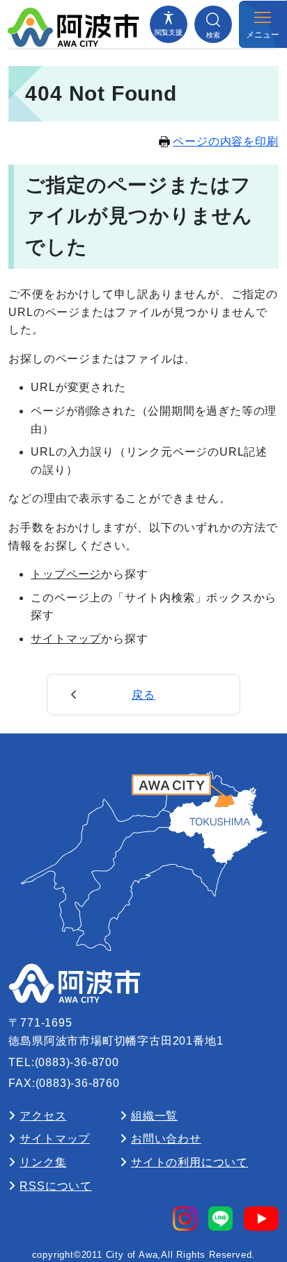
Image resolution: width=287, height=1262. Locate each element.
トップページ (66, 574)
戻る (143, 695)
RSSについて (56, 1186)
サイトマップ (66, 639)
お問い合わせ (166, 1139)
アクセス (43, 1116)
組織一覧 (154, 1116)
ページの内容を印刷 (225, 141)
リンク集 (43, 1162)
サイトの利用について (189, 1162)
